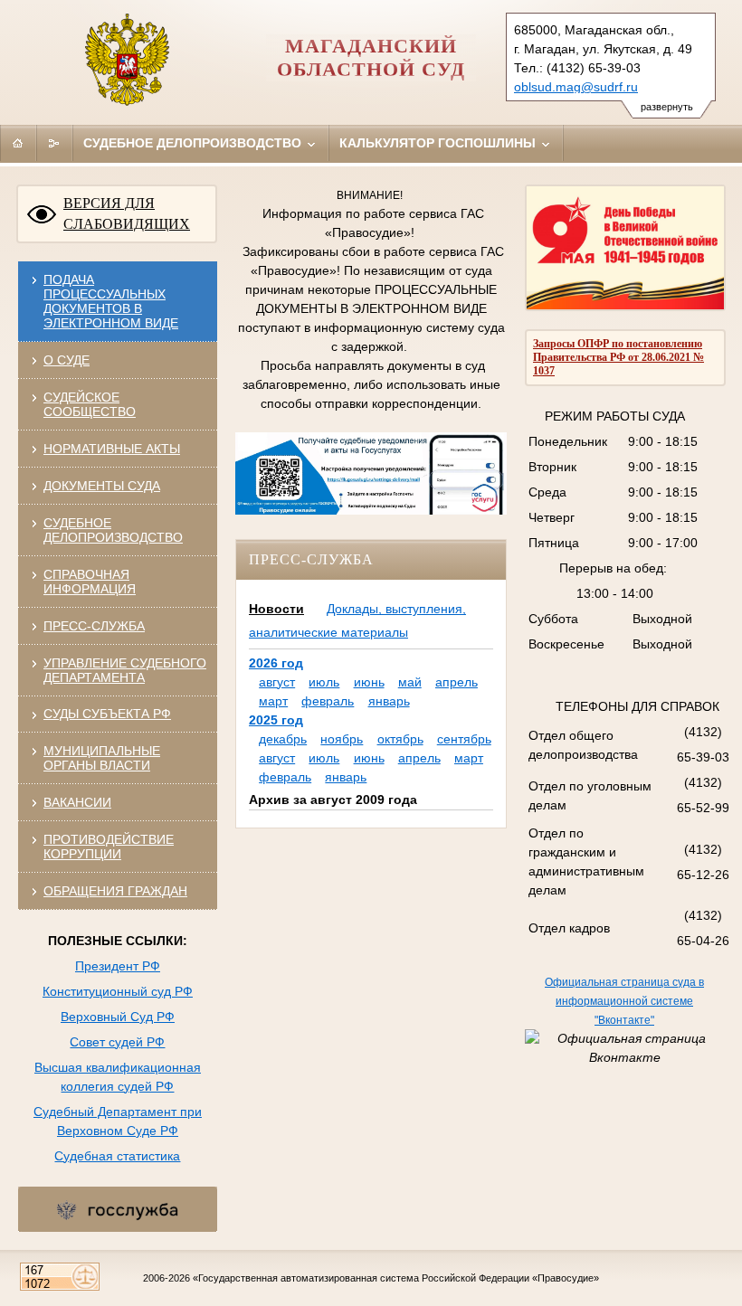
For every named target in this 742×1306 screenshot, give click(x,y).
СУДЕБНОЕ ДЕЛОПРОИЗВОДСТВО (113, 530)
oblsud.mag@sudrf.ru (576, 87)
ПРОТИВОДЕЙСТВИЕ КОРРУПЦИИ (108, 846)
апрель (456, 682)
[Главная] (18, 143)
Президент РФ (117, 966)
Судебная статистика (117, 1156)
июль (324, 682)
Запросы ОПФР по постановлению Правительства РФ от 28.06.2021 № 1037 (618, 357)
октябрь (400, 739)
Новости (276, 608)
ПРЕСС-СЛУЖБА (94, 626)
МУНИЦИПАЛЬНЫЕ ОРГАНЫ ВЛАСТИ (101, 757)
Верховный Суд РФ (118, 1016)
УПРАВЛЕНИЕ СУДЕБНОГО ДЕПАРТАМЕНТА (124, 670)
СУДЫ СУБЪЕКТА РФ (107, 713)
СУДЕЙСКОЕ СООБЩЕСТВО (89, 404)
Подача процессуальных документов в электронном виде (110, 301)
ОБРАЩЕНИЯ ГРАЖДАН (115, 891)
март (273, 701)
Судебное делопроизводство (194, 143)
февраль (327, 701)
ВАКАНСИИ (77, 802)
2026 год (276, 663)
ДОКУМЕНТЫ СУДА (101, 485)
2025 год (276, 720)
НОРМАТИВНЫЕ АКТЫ (111, 448)
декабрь (283, 739)
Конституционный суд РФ (118, 991)
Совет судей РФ (117, 1042)
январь (389, 701)
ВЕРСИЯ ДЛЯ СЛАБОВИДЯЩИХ (126, 213)
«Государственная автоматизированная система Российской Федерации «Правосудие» (396, 1278)
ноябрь (341, 739)
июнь (369, 682)
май (410, 682)
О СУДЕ (66, 360)
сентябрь (464, 739)
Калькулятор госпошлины (439, 143)
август (277, 682)
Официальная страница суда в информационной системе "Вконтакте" (624, 1001)
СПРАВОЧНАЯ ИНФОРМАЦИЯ (89, 581)
